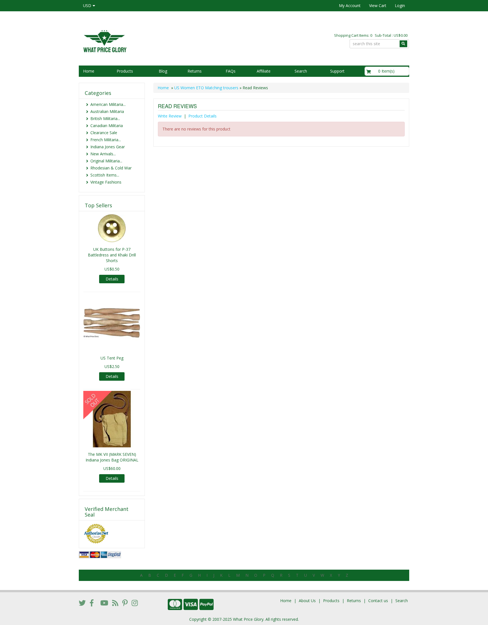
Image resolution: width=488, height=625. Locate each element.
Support (337, 71)
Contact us (378, 600)
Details (112, 279)
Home (88, 71)
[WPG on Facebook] (91, 602)
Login (400, 5)
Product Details (202, 116)
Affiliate (264, 71)
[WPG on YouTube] (104, 602)
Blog (163, 71)
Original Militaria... (106, 161)
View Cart (377, 5)
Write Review (170, 116)
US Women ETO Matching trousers (206, 87)
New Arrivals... (103, 153)
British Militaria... (105, 118)
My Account (350, 5)
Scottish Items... (104, 175)
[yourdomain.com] (159, 40)
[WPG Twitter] (82, 602)
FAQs (231, 71)
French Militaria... (105, 139)
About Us (307, 600)
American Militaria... (108, 104)
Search (301, 71)
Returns (195, 71)
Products (125, 71)
